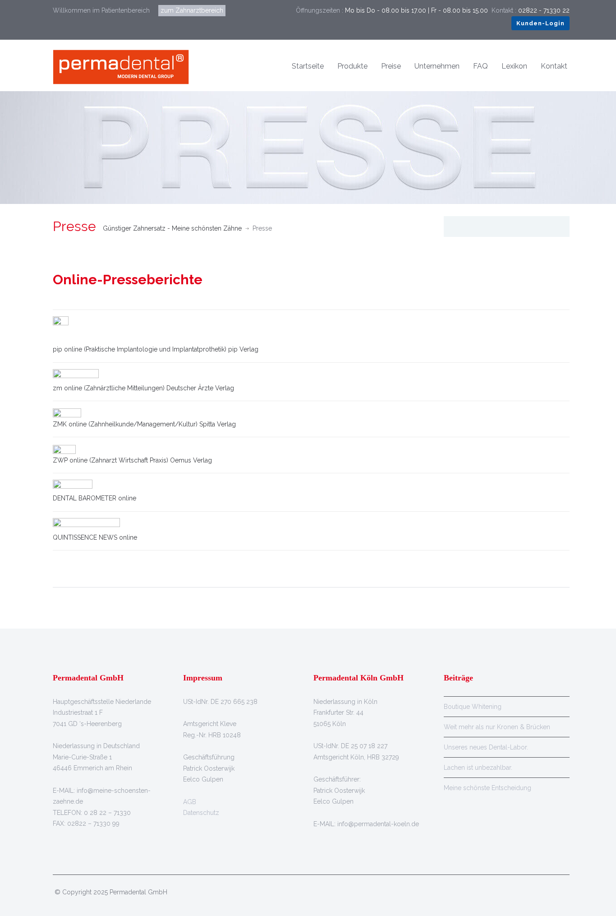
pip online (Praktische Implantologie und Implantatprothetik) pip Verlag (155, 349)
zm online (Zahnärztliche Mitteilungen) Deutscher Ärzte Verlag (143, 388)
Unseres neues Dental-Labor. (486, 747)
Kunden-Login (540, 23)
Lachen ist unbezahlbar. (478, 767)
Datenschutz (201, 812)
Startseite (308, 66)
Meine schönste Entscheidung (487, 787)
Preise (391, 66)
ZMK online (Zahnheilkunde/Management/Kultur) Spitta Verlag (144, 424)
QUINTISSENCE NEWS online (95, 537)
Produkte (352, 66)
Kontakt (554, 66)
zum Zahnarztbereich (192, 10)
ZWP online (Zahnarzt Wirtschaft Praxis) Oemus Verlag (132, 460)
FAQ (480, 66)
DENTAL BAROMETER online (94, 498)
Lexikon (514, 66)
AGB (189, 801)
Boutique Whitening (472, 706)
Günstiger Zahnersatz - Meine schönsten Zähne (172, 228)
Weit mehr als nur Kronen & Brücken (497, 727)
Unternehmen (437, 66)
